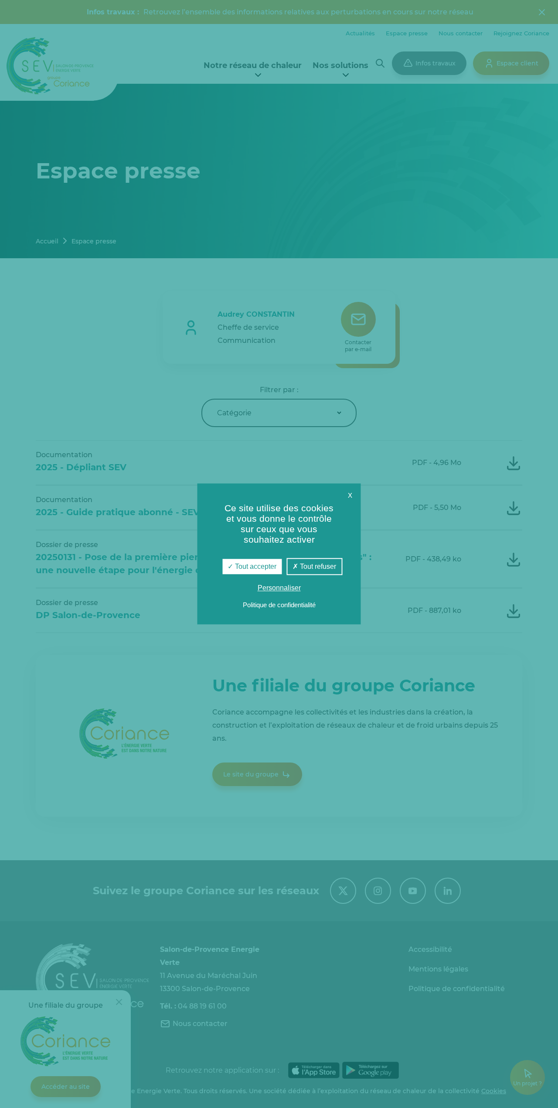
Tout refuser (317, 566)
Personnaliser (279, 588)
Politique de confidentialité (279, 605)
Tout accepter (254, 566)
